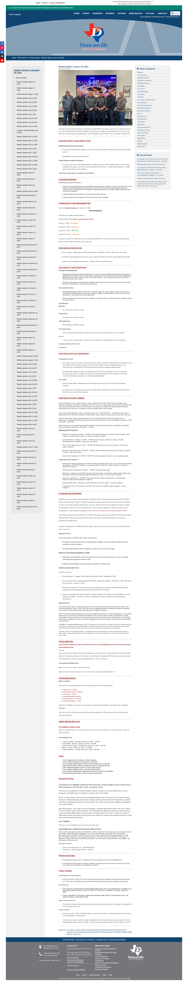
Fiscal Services (119, 930)
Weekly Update (34, 58)
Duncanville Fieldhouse (107, 930)
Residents (98, 13)
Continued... (104, 659)
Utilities (124, 932)
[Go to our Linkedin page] (2, 52)
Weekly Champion (71, 208)
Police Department (107, 932)
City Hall (150, 13)
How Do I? (162, 13)
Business (110, 13)
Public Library (77, 934)
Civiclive (101, 978)
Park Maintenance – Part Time (72, 698)
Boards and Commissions (75, 960)
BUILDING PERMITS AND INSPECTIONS (75, 141)
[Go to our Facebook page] (2, 43)
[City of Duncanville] (94, 37)
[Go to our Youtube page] (2, 60)
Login (128, 978)
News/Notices (136, 13)
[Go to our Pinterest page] (2, 56)
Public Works (118, 932)
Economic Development (92, 930)
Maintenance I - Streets (70, 689)
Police (64, 712)
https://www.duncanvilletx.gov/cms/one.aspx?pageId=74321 (107, 510)
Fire (70, 712)
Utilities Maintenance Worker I (72, 696)
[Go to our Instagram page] (2, 48)
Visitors (122, 13)
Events (86, 13)
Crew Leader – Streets (70, 694)
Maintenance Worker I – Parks (72, 701)
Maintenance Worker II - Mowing (73, 692)
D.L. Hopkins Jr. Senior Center (76, 930)
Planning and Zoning (94, 932)
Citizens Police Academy (75, 962)
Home (77, 13)
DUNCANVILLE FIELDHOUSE (70, 248)
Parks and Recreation (81, 932)
